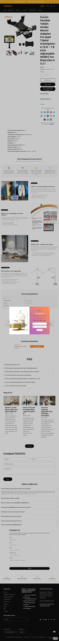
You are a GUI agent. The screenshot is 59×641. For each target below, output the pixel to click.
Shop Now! (40, 330)
